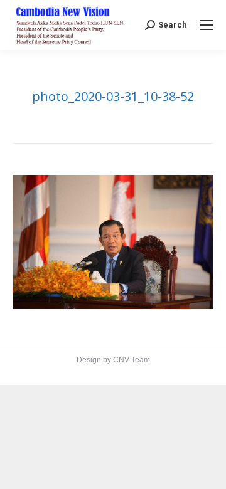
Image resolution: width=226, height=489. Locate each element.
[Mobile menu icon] (206, 25)
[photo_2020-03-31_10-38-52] (113, 241)
